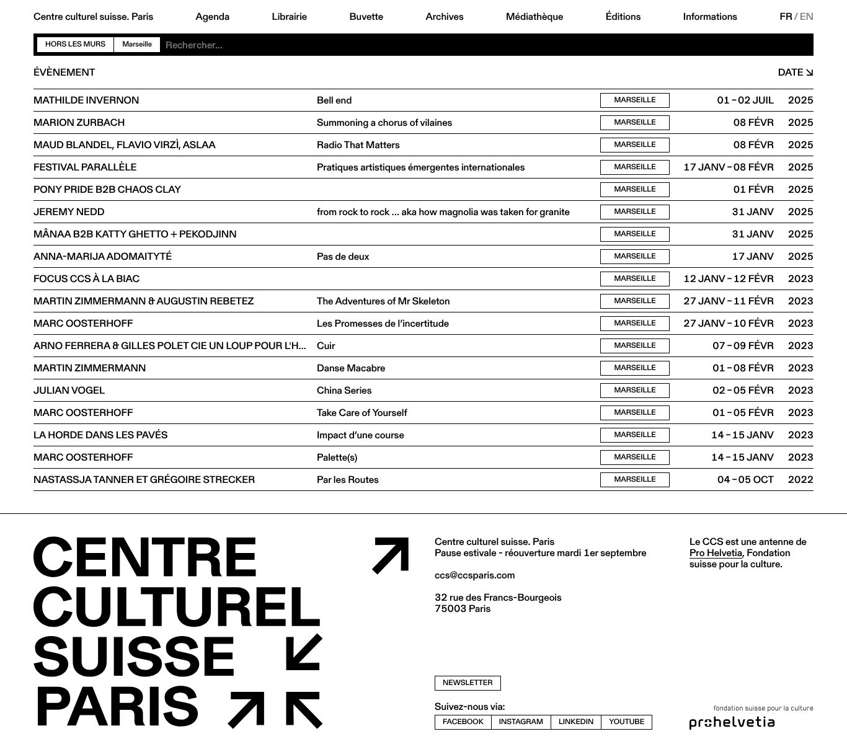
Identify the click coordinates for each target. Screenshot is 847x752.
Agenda (213, 16)
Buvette (367, 16)
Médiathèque (534, 16)
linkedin (576, 722)
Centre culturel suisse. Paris (93, 16)
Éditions (623, 16)
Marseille (634, 100)
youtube (626, 722)
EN (807, 16)
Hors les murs (75, 44)
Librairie (290, 16)
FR (786, 16)
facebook (463, 722)
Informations (710, 16)
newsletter (468, 683)
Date (791, 72)
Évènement (64, 72)
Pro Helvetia (716, 553)
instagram (521, 722)
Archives (444, 16)
